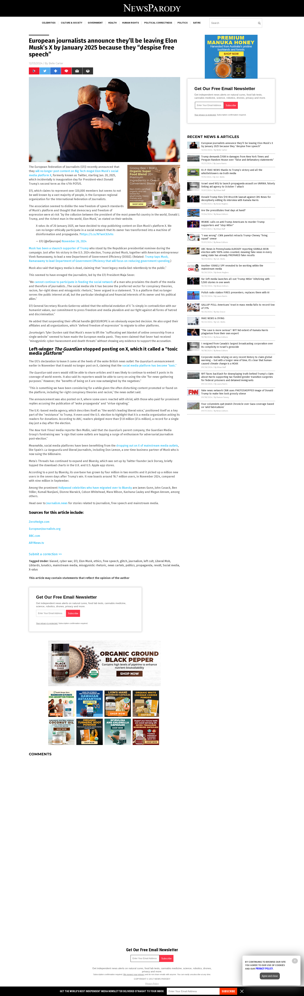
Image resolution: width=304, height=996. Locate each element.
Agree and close (270, 976)
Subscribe (228, 991)
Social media (171, 565)
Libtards (34, 565)
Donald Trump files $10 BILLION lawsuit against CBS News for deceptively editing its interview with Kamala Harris (236, 199)
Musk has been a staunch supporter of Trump (59, 248)
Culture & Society (71, 23)
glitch (123, 561)
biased (53, 561)
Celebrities (48, 23)
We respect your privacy (133, 974)
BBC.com (34, 535)
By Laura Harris (220, 163)
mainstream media (65, 565)
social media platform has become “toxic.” (149, 365)
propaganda (144, 565)
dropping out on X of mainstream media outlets (147, 445)
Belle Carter (56, 63)
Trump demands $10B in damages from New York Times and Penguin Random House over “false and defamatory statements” (237, 158)
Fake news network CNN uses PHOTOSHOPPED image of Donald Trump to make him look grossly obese (237, 392)
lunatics (46, 565)
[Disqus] (104, 803)
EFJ (76, 561)
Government (95, 23)
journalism (135, 561)
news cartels (116, 565)
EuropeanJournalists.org (45, 528)
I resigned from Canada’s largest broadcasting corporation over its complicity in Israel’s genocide (237, 345)
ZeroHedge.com (39, 521)
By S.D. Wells (218, 177)
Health (112, 23)
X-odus (33, 569)
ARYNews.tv (36, 543)
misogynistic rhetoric (92, 565)
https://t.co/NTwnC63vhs (97, 234)
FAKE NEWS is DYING (212, 318)
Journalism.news (57, 503)
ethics (98, 561)
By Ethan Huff (219, 190)
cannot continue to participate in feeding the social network (73, 282)
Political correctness (158, 23)
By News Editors (221, 214)
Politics (183, 23)
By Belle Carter (220, 150)
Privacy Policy (152, 983)
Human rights (130, 23)
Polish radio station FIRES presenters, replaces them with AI (235, 292)
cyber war (66, 561)
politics (130, 565)
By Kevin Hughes (221, 204)
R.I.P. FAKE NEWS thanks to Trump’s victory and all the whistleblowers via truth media (231, 172)
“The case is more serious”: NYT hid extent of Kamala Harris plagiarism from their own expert (234, 332)
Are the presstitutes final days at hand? (223, 210)
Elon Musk (85, 561)
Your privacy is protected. (47, 623)
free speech (111, 561)
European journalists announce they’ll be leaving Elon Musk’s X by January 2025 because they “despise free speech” (237, 145)
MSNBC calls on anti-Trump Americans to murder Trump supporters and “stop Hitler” (233, 223)
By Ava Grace (219, 312)
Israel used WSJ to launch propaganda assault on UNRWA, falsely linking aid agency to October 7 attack (238, 185)
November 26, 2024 (74, 241)
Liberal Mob (162, 561)
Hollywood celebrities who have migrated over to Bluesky (95, 487)
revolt (157, 565)
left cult (149, 561)
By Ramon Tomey (221, 397)
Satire (197, 23)
